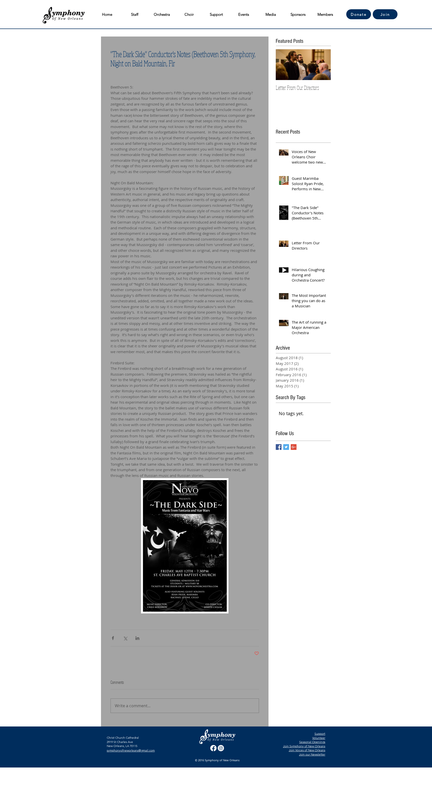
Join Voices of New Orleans (307, 750)
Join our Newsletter (312, 754)
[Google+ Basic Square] (293, 447)
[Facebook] (213, 748)
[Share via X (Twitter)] (125, 638)
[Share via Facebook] (112, 638)
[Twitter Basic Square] (286, 447)
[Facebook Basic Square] (279, 447)
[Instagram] (221, 748)
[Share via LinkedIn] (137, 638)
